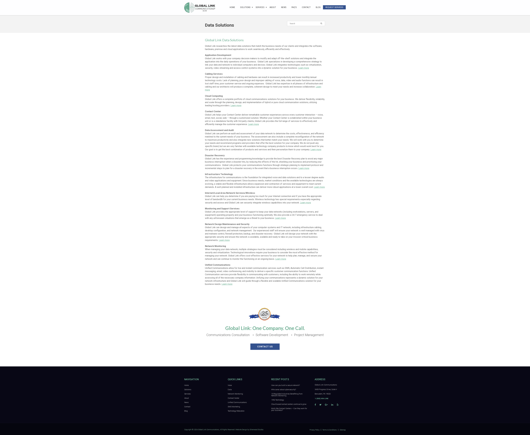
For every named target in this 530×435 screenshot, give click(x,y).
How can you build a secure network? (285, 385)
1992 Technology (277, 400)
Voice (230, 385)
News (283, 7)
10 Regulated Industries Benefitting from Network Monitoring (287, 394)
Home (232, 7)
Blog (318, 7)
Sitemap (343, 430)
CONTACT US (265, 346)
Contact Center (233, 398)
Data (230, 389)
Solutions (245, 7)
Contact (306, 7)
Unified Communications (237, 402)
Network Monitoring (235, 394)
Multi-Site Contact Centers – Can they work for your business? (289, 409)
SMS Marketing (234, 407)
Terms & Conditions (329, 430)
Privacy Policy (315, 430)
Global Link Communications (208, 430)
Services (260, 7)
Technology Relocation (236, 411)
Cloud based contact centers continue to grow (288, 404)
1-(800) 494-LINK (321, 398)
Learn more (303, 68)
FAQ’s (294, 7)
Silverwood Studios (256, 430)
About (273, 7)
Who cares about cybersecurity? (283, 389)
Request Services (334, 7)
